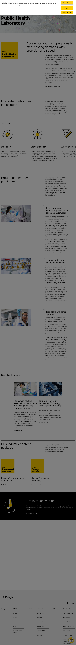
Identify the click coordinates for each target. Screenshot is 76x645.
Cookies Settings (67, 2)
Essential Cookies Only (67, 7)
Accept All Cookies (67, 12)
